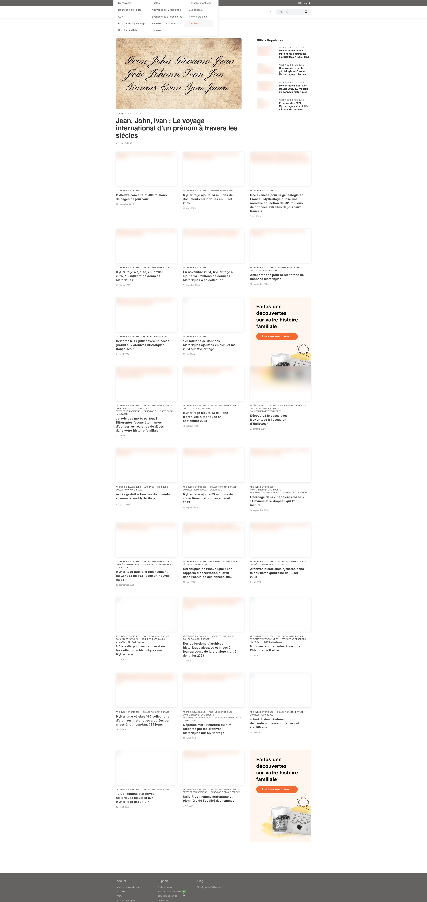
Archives (194, 23)
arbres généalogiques (128, 486)
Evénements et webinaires (167, 16)
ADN (121, 16)
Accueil (121, 880)
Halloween (122, 414)
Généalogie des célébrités (225, 792)
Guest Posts (166, 411)
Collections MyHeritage (156, 267)
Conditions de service (167, 895)
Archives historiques (129, 113)
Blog (200, 880)
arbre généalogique (194, 712)
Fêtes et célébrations (155, 336)
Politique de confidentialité (169, 892)
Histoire (156, 30)
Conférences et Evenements (131, 408)
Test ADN (121, 891)
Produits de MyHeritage (131, 23)
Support (162, 880)
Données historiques (130, 9)
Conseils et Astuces (127, 639)
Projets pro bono (198, 16)
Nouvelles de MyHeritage (166, 9)
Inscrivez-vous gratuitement (129, 887)
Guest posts (196, 9)
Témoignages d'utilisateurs (209, 887)
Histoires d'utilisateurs (164, 23)
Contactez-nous (164, 887)
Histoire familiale (127, 30)
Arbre (119, 895)
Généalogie (150, 411)
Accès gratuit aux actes (263, 405)
